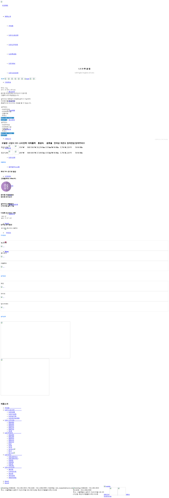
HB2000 (11, 422)
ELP (10, 444)
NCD (10, 447)
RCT (10, 451)
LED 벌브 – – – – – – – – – (13, 455)
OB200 (11, 460)
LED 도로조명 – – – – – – (13, 410)
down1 (7, 481)
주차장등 (12, 475)
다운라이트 (12, 471)
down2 (7, 483)
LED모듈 (12, 412)
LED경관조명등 (14, 418)
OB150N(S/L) (13, 457)
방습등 (11, 473)
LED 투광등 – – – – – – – (13, 433)
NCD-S (11, 449)
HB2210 (11, 427)
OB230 (11, 464)
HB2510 (11, 429)
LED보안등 (12, 416)
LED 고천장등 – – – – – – (13, 420)
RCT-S (11, 453)
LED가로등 (12, 414)
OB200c (11, 462)
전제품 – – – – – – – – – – (13, 408)
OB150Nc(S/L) (13, 458)
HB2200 (11, 424)
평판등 (11, 469)
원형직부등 (12, 478)
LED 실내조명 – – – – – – (13, 467)
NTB (10, 445)
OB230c (11, 465)
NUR (10, 431)
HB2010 (11, 426)
